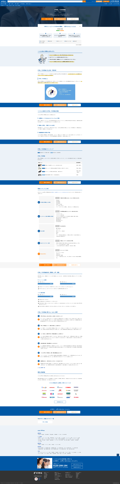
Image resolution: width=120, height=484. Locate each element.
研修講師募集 (77, 473)
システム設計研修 (74, 452)
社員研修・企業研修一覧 (58, 473)
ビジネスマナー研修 (57, 437)
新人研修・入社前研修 (41, 434)
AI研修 (50, 453)
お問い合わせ (107, 1)
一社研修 (11, 3)
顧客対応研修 (52, 437)
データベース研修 (46, 453)
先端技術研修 (54, 453)
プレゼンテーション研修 (76, 437)
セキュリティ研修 (40, 453)
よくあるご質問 (57, 478)
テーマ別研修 (40, 436)
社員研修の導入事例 (57, 479)
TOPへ (118, 454)
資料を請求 (99, 1)
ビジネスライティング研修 (75, 438)
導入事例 (106, 3)
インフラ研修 (79, 452)
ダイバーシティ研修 (68, 438)
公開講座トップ (57, 474)
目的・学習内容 (42, 41)
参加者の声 (75, 41)
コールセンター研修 (57, 444)
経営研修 (39, 437)
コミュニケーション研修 (69, 437)
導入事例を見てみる (60, 401)
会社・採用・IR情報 (116, 3)
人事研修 (53, 444)
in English (29, 3)
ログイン (93, 1)
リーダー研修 (63, 437)
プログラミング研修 (67, 452)
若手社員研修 (47, 434)
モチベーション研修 (40, 438)
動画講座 (23, 3)
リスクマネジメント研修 (54, 438)
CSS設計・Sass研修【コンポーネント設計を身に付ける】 (52, 165)
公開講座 (17, 3)
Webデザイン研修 (42, 418)
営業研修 (39, 444)
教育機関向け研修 (53, 447)
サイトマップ (77, 478)
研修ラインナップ (59, 41)
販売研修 (43, 444)
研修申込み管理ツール (68, 474)
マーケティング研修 (47, 444)
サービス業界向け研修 (60, 447)
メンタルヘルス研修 (47, 438)
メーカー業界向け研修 (75, 447)
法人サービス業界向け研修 (67, 447)
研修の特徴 (50, 41)
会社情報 (77, 474)
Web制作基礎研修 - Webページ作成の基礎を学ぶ (51, 174)
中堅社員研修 (51, 434)
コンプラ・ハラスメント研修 (45, 437)
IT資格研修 (57, 452)
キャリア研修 (40, 441)
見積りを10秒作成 (47, 141)
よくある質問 (110, 3)
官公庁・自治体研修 (40, 447)
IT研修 (39, 451)
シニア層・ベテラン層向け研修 (62, 434)
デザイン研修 (64, 453)
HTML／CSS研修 (41, 156)
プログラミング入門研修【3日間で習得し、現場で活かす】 (52, 171)
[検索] (84, 1)
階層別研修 (39, 433)
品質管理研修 (69, 453)
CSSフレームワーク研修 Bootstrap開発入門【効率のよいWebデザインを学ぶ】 (55, 168)
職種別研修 (39, 443)
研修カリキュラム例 (68, 41)
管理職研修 (55, 434)
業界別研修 (39, 446)
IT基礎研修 (53, 452)
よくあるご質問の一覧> (41, 367)
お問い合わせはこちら (60, 141)
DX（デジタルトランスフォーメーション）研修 (44, 452)
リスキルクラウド (67, 473)
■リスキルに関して (78, 472)
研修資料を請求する (75, 141)
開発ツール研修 (59, 453)
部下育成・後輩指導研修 (61, 438)
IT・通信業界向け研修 (47, 447)
